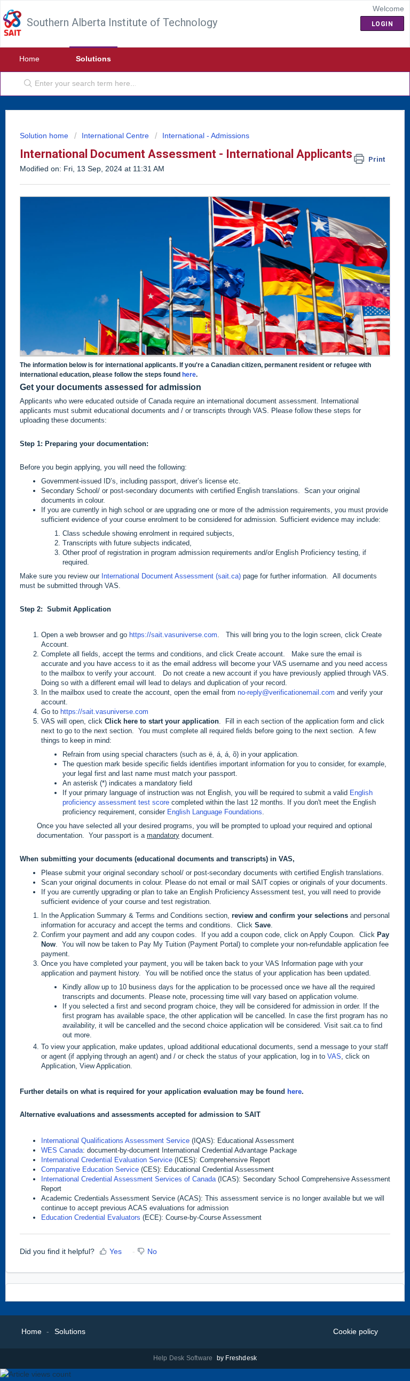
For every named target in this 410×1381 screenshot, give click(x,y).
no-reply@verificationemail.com (286, 692)
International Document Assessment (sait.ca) (171, 576)
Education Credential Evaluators (90, 1217)
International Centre (115, 135)
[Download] (185, 699)
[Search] (25, 83)
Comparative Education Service (90, 1169)
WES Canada (62, 1150)
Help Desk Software (184, 1358)
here (189, 374)
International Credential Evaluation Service (106, 1160)
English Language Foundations (214, 812)
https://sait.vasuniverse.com (173, 635)
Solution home (45, 135)
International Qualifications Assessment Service (115, 1141)
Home (29, 58)
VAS (334, 1056)
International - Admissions (205, 135)
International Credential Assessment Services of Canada (128, 1179)
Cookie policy (355, 1331)
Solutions (93, 58)
